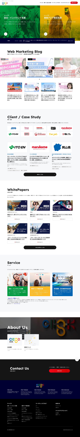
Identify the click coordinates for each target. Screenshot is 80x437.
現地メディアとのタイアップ (12, 416)
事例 (44, 2)
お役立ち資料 (48, 2)
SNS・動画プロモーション (40, 414)
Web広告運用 (9, 411)
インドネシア (38, 411)
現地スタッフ (9, 423)
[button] (27, 68)
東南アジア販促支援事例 (26, 419)
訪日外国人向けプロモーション (41, 418)
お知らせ (57, 407)
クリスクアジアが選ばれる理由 (12, 418)
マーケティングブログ (56, 2)
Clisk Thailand (24, 390)
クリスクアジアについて (65, 2)
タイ (36, 405)
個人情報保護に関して (11, 429)
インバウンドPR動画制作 (11, 413)
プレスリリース (58, 405)
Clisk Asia (9, 390)
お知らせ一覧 (70, 40)
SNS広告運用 (9, 407)
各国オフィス (58, 414)
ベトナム (37, 407)
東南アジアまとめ (39, 412)
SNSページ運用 (10, 409)
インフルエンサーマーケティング (13, 414)
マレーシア (38, 409)
